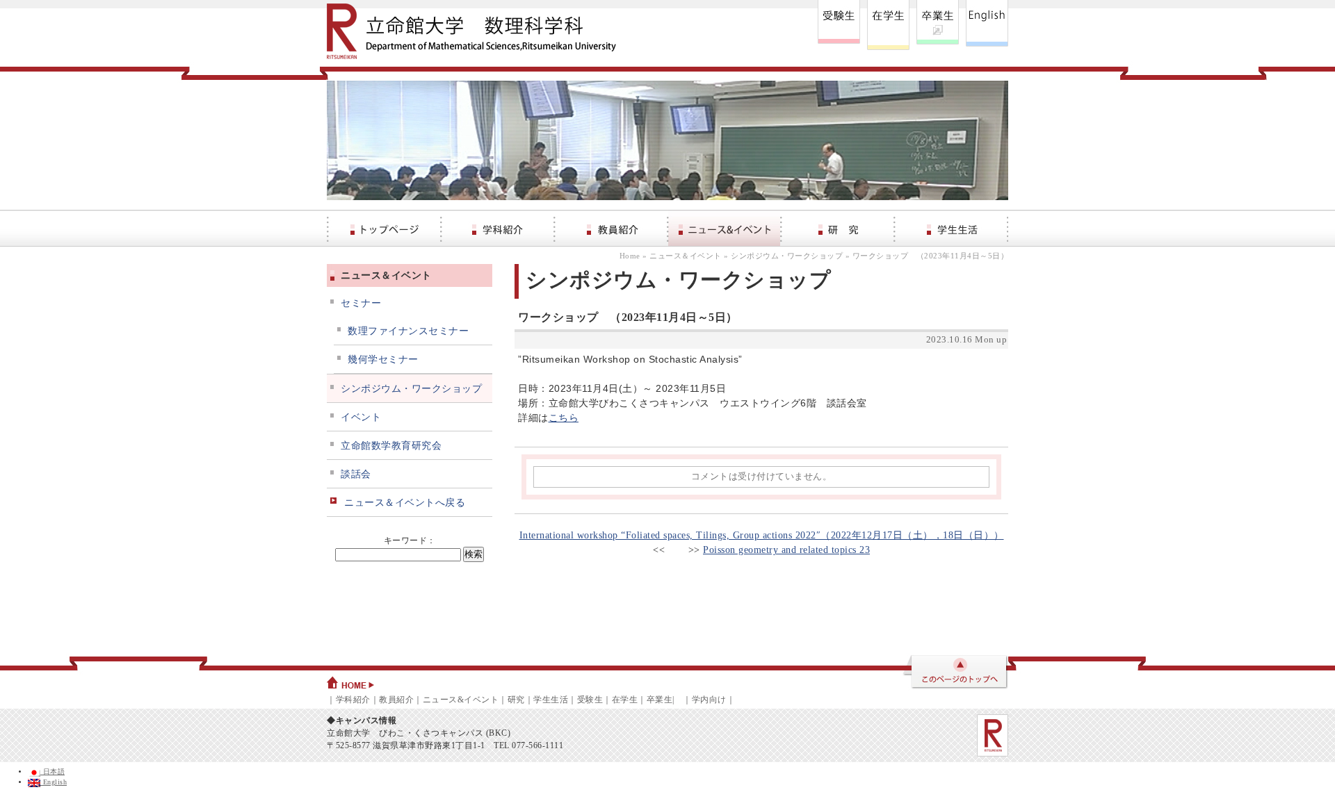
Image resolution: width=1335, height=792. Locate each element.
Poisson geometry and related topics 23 (786, 550)
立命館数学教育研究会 (391, 445)
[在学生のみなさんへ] (888, 25)
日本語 (52, 771)
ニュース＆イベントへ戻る (404, 502)
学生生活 (550, 699)
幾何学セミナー (383, 359)
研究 (516, 699)
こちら (564, 417)
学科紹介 (353, 699)
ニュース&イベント (461, 699)
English (53, 782)
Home (630, 255)
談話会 (356, 474)
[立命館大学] (992, 735)
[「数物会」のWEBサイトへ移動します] (937, 25)
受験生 (590, 699)
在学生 (625, 699)
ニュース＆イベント (685, 255)
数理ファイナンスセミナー (408, 331)
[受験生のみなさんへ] (839, 25)
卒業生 (660, 699)
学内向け (709, 699)
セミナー (361, 303)
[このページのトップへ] (954, 673)
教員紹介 (396, 699)
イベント (361, 417)
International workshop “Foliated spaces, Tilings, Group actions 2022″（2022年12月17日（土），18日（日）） (761, 535)
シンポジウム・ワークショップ (787, 255)
